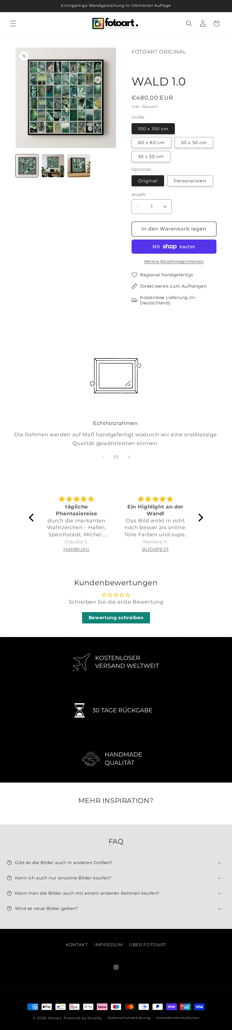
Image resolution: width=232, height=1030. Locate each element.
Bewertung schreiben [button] (116, 617)
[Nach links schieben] (103, 457)
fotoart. (55, 1018)
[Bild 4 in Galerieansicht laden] (78, 165)
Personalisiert (190, 180)
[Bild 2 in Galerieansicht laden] (53, 165)
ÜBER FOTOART (147, 944)
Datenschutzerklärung (129, 1018)
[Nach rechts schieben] (129, 457)
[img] (76, 499)
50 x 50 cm (194, 142)
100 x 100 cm (153, 128)
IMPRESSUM (108, 944)
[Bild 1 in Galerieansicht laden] (27, 165)
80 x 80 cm (151, 142)
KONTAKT (77, 944)
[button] (13, 23)
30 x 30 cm (151, 156)
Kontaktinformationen (177, 1018)
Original (148, 180)
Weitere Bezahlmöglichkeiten (174, 261)
